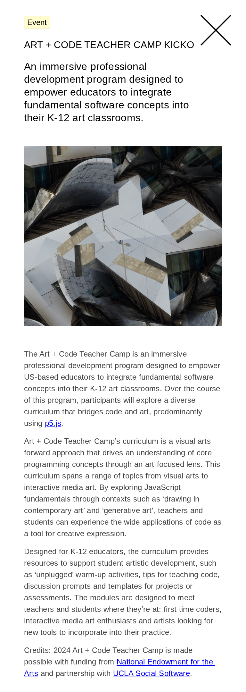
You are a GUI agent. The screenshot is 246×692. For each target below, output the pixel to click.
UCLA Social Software (151, 673)
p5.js (53, 423)
